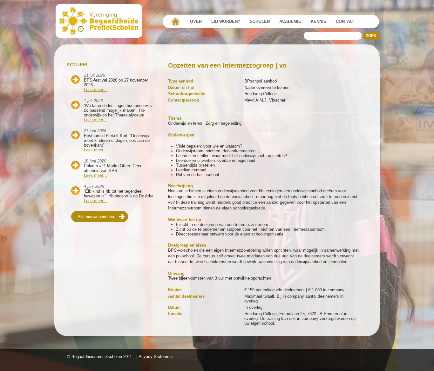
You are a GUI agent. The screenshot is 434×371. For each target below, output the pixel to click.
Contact (345, 21)
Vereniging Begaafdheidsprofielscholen (175, 21)
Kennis (318, 21)
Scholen (260, 21)
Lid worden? (225, 21)
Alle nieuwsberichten (96, 216)
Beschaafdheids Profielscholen (102, 21)
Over (196, 21)
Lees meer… (95, 89)
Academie (290, 21)
